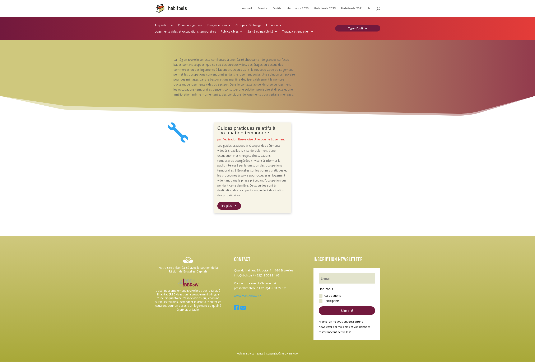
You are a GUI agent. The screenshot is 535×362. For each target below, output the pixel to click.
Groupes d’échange (248, 25)
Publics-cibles (230, 31)
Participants (332, 301)
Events (262, 8)
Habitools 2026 (297, 8)
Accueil (247, 8)
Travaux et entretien (296, 31)
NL (370, 8)
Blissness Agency (253, 353)
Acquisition (162, 25)
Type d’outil (355, 28)
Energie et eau (217, 25)
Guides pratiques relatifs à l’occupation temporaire (246, 130)
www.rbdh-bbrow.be (247, 296)
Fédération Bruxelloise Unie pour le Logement (254, 139)
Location (272, 25)
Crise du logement (190, 25)
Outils (277, 8)
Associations (332, 296)
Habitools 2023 (325, 8)
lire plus (227, 206)
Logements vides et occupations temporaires (185, 31)
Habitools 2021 (352, 8)
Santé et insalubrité (260, 31)
